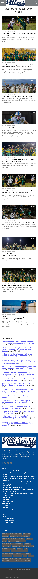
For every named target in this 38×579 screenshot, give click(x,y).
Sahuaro (20, 548)
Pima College (18, 556)
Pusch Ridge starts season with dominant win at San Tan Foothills (18, 380)
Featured (5, 534)
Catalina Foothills (8, 553)
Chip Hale (5, 558)
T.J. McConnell (6, 561)
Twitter (5, 507)
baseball (22, 538)
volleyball (5, 548)
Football (6, 499)
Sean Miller (26, 534)
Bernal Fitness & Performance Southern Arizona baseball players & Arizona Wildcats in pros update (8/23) (19, 362)
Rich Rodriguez (24, 536)
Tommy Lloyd (6, 546)
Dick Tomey (26, 553)
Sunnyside (14, 538)
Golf (24, 556)
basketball (25, 546)
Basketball (6, 497)
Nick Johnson (23, 551)
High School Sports (8, 501)
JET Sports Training (16, 558)
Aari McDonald (7, 556)
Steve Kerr (27, 561)
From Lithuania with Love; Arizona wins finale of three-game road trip (17, 384)
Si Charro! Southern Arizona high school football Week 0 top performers (17, 355)
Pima (32, 546)
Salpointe (5, 536)
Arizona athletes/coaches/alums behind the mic (19, 482)
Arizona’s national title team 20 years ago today (19, 476)
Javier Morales (9, 520)
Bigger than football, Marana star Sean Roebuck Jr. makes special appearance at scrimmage (17, 423)
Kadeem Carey (17, 561)
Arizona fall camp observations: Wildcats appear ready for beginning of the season (18, 342)
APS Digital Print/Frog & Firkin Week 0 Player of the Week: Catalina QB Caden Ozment (17, 349)
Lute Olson (5, 538)
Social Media (6, 503)
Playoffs (14, 551)
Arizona (18, 553)
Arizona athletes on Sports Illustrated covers (18, 493)
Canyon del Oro (18, 543)
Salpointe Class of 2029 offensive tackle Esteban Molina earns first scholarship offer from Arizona (18, 374)
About (4, 514)
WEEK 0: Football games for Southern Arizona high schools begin (16, 407)
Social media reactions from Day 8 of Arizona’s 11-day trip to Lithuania (16, 417)
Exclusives (5, 469)
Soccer (13, 548)
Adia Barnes (14, 536)
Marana (30, 556)
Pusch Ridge (6, 551)
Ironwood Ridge (20, 541)
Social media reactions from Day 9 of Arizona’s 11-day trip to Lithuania (16, 401)
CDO (26, 548)
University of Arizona (9, 495)
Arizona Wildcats (15, 534)
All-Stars (27, 558)
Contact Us (5, 525)
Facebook (6, 506)
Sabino (4, 541)
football (28, 543)
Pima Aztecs (16, 546)
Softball (29, 538)
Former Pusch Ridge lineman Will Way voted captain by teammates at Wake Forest (19, 367)
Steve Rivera (9, 522)
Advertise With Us (7, 510)
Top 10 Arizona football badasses (14, 471)
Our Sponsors (7, 512)
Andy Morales (9, 519)
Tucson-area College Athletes (13, 487)
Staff (4, 516)
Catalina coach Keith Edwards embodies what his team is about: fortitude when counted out (17, 391)
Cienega (10, 541)
